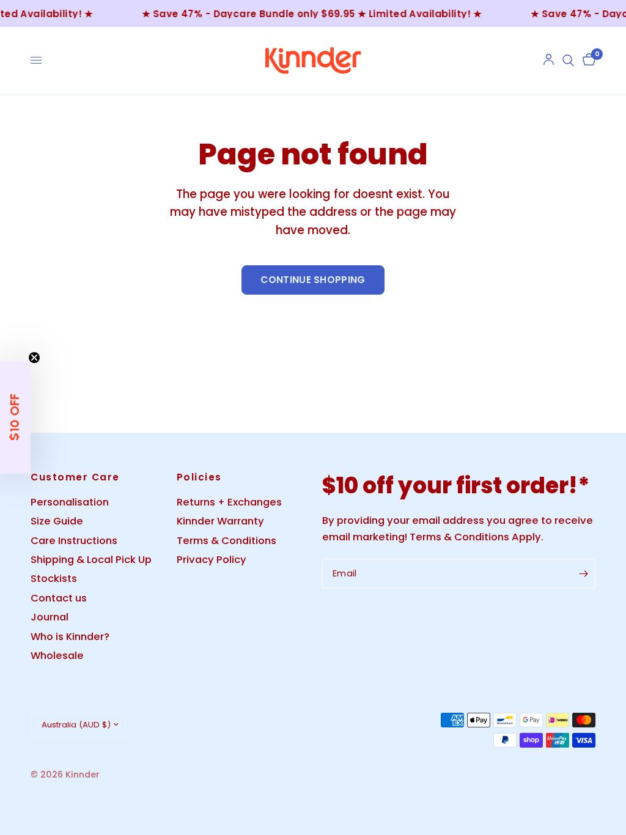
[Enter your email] (583, 573)
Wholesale (57, 656)
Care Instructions (74, 541)
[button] (15, 417)
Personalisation (70, 502)
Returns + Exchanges (229, 502)
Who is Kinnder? (70, 637)
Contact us (59, 598)
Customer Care (75, 477)
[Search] (568, 60)
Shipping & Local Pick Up (91, 560)
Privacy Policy (211, 560)
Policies (199, 477)
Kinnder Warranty (220, 521)
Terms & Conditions (226, 541)
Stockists (54, 579)
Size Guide (57, 521)
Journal (49, 617)
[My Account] (548, 60)
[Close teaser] (34, 357)
